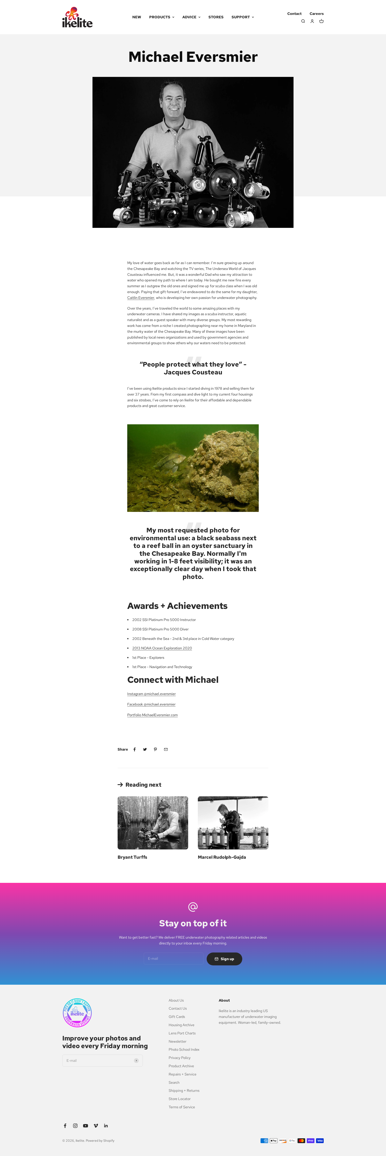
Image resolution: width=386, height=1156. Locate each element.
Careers (317, 13)
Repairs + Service (182, 1074)
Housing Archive (181, 1025)
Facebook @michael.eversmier (151, 704)
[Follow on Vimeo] (96, 1125)
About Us (176, 1000)
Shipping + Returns (184, 1090)
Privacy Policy (180, 1057)
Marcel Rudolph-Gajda (222, 857)
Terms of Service (182, 1107)
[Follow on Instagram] (75, 1125)
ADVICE (189, 17)
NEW (136, 17)
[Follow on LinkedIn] (106, 1125)
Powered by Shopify (100, 1140)
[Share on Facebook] (134, 749)
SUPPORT (241, 17)
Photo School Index (184, 1049)
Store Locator (180, 1098)
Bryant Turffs (132, 857)
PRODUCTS (159, 17)
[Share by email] (166, 749)
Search (174, 1082)
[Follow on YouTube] (85, 1125)
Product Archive (181, 1066)
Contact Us (178, 1008)
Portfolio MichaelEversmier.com (152, 715)
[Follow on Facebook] (65, 1125)
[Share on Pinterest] (155, 749)
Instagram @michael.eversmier (151, 693)
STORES (216, 17)
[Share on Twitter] (145, 749)
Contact (294, 13)
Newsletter (177, 1041)
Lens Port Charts (182, 1033)
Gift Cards (177, 1016)
